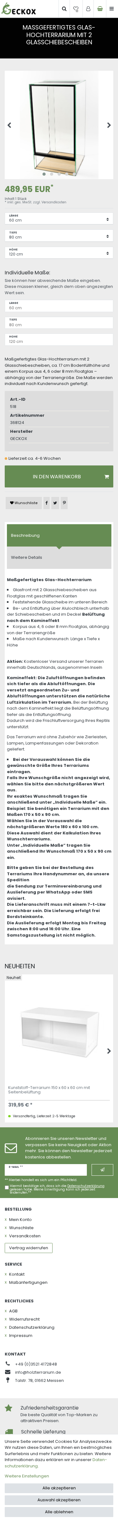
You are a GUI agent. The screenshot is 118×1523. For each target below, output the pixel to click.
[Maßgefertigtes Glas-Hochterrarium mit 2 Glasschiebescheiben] (59, 125)
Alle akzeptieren (59, 1488)
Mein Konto (20, 1220)
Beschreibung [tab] (25, 535)
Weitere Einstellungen (27, 1476)
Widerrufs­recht (24, 1319)
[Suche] (64, 8)
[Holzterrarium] (18, 8)
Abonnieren (102, 1169)
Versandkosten (54, 202)
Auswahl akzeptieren (59, 1500)
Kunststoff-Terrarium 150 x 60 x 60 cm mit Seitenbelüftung (49, 1090)
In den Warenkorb (57, 476)
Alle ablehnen (59, 1512)
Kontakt (17, 1274)
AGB (13, 1311)
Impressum (20, 1336)
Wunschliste (25, 502)
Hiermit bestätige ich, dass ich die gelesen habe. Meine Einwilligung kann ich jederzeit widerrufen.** (57, 1189)
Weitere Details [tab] (26, 557)
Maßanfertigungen (28, 1282)
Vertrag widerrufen (28, 1248)
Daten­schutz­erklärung (31, 1327)
